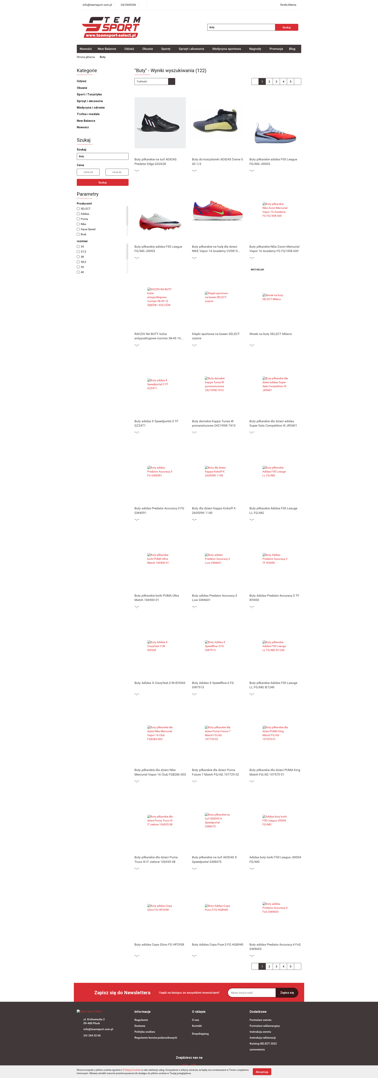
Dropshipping (200, 1033)
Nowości (86, 49)
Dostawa (139, 1025)
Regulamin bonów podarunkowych (155, 1037)
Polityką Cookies (132, 1070)
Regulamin (141, 1019)
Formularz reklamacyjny (265, 1025)
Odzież (82, 81)
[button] (142, 1012)
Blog (292, 49)
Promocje (276, 49)
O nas (195, 1019)
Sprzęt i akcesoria (90, 101)
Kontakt (197, 1025)
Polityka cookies (144, 1031)
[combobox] (154, 81)
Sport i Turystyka (90, 94)
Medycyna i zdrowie (91, 107)
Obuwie (82, 88)
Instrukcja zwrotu (260, 1031)
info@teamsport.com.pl (98, 1029)
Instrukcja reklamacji (263, 1037)
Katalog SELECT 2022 (263, 1043)
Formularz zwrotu (260, 1019)
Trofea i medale (88, 114)
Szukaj (102, 182)
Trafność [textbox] (142, 81)
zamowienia (257, 1049)
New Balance (86, 121)
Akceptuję (262, 1071)
